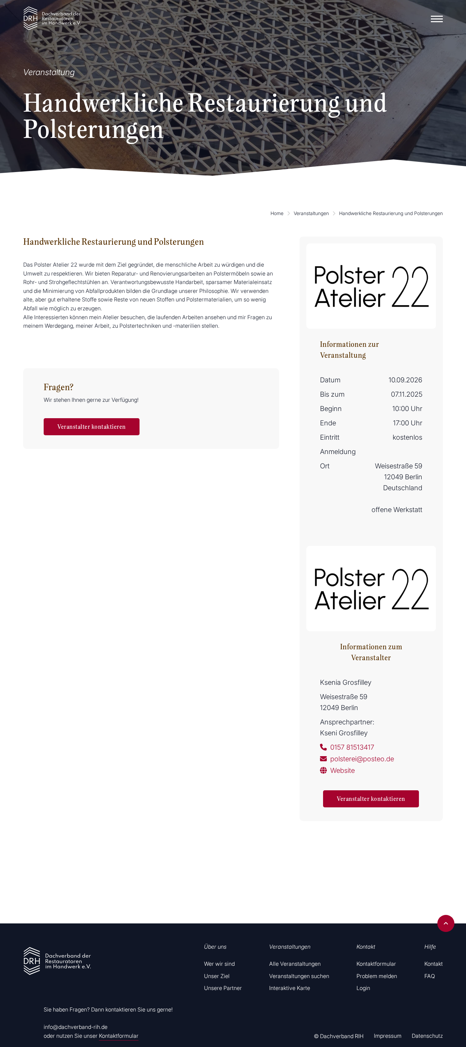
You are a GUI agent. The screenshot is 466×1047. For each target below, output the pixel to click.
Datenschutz (427, 1035)
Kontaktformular (119, 1035)
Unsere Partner (223, 988)
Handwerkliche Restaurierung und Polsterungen (391, 213)
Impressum (388, 1035)
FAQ (429, 976)
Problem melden (376, 976)
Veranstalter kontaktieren (91, 426)
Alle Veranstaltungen (295, 963)
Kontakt (433, 963)
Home (277, 213)
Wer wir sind (219, 963)
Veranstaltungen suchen (299, 976)
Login (363, 988)
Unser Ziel (217, 976)
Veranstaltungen (311, 213)
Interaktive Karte (289, 988)
